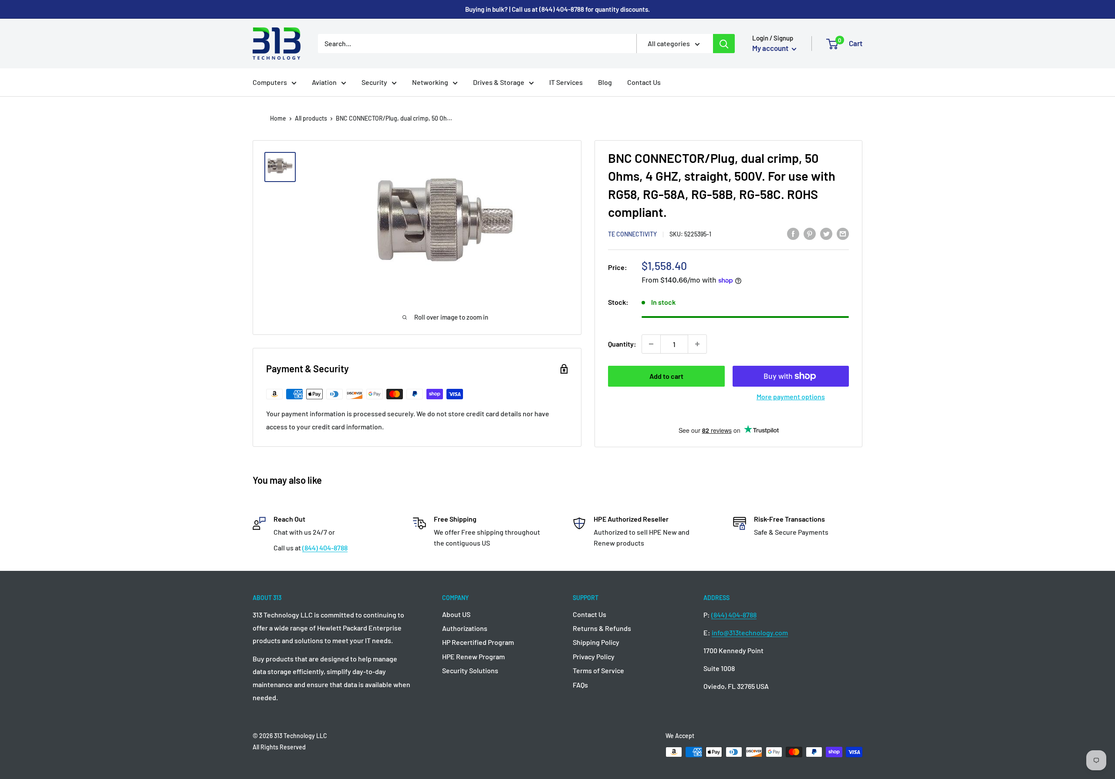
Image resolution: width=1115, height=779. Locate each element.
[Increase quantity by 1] (697, 344)
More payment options (791, 396)
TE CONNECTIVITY (632, 234)
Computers (270, 82)
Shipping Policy (596, 642)
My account (771, 48)
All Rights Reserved (279, 747)
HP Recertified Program (478, 642)
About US (456, 614)
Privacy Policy (594, 656)
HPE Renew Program (473, 656)
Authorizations (464, 628)
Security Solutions (470, 670)
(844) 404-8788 (325, 547)
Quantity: (622, 344)
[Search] (724, 43)
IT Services (566, 82)
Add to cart (666, 376)
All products (311, 118)
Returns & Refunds (602, 628)
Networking (430, 82)
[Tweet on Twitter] (826, 233)
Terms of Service (598, 670)
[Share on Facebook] (793, 233)
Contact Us (644, 82)
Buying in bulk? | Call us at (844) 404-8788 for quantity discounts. (557, 9)
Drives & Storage (498, 82)
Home (278, 118)
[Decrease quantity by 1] (651, 344)
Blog (605, 82)
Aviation (324, 82)
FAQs (580, 685)
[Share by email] (843, 233)
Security (374, 82)
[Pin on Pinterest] (810, 233)
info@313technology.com (750, 632)
